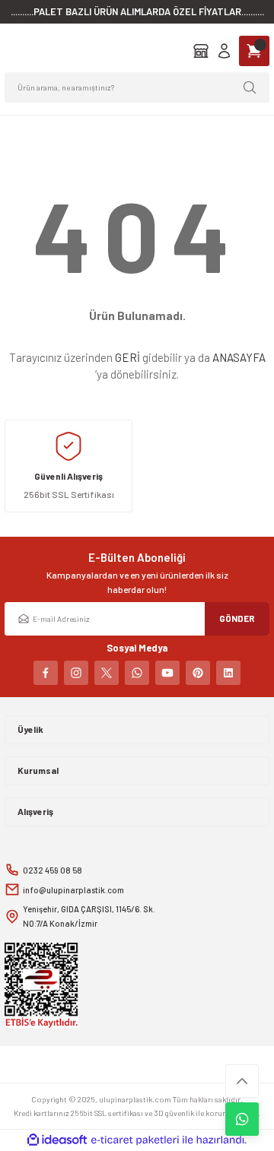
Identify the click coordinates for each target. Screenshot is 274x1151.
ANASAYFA (239, 357)
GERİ (127, 357)
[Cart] (254, 51)
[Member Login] (224, 51)
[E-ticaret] (135, 1140)
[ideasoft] (57, 1140)
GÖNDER (237, 618)
